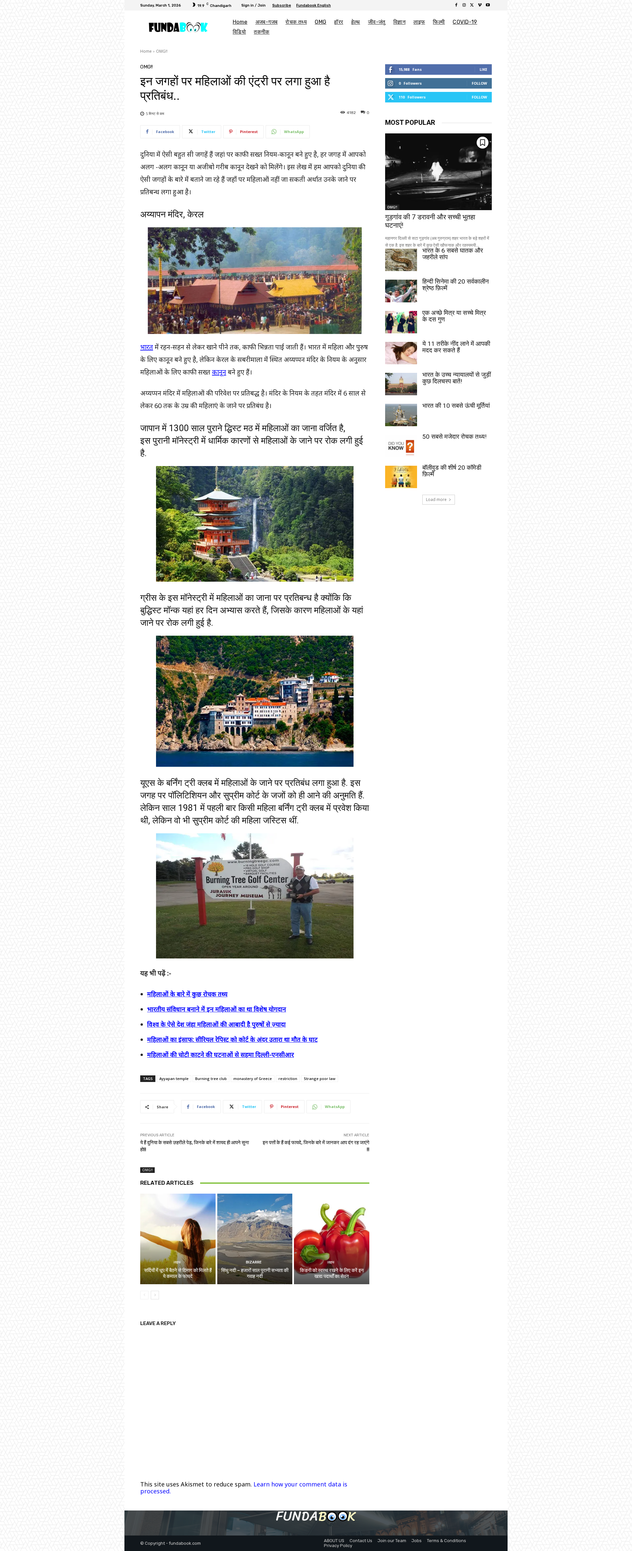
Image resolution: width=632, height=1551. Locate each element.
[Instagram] (464, 5)
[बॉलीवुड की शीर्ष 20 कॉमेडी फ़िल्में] (401, 477)
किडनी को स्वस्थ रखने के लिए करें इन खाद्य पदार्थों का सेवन (332, 1273)
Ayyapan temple (174, 1078)
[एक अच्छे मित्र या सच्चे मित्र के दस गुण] (401, 322)
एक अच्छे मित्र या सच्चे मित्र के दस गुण (454, 316)
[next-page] (155, 1295)
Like (483, 69)
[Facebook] (456, 5)
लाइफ (177, 1262)
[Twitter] (472, 5)
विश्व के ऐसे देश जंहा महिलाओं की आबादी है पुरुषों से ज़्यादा (216, 1024)
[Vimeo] (480, 5)
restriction (287, 1078)
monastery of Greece (252, 1078)
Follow (479, 83)
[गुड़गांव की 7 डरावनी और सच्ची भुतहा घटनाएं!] (438, 171)
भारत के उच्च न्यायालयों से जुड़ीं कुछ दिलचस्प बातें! (456, 378)
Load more (436, 499)
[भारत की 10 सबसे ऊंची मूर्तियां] (401, 415)
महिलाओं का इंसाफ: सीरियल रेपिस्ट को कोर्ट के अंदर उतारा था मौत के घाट (232, 1039)
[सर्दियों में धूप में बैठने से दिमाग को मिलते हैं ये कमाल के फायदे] (178, 1239)
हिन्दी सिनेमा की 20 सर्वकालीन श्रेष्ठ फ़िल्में (455, 285)
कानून (219, 372)
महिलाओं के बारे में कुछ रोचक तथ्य (187, 994)
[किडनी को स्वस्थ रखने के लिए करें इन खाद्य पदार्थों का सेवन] (331, 1239)
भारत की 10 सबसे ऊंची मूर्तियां (456, 405)
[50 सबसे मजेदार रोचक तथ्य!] (401, 446)
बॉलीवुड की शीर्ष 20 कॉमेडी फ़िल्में (451, 471)
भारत (146, 347)
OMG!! (162, 51)
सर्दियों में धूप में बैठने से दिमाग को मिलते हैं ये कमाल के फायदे (178, 1273)
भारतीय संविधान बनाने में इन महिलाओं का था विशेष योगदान (216, 1009)
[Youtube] (488, 5)
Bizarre (254, 1262)
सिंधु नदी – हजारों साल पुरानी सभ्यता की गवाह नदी (254, 1273)
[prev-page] (144, 1295)
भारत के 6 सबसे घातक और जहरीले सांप (452, 254)
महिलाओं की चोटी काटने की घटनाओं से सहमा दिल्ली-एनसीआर (220, 1054)
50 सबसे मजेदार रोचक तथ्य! (454, 436)
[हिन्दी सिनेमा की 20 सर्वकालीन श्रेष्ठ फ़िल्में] (401, 291)
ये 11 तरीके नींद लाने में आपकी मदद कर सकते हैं (456, 347)
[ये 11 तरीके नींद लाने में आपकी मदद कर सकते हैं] (401, 353)
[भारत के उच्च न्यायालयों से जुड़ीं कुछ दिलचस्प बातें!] (401, 384)
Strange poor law (319, 1078)
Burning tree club (211, 1078)
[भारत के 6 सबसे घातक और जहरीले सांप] (401, 260)
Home (146, 51)
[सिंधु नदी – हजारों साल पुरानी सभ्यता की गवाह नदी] (255, 1239)
